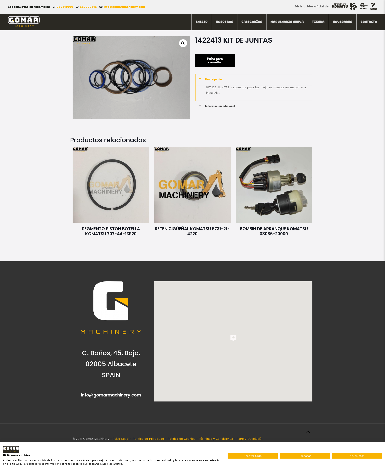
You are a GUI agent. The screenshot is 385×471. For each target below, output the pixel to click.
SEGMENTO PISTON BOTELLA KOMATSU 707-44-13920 (111, 231)
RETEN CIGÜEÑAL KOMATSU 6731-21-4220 (192, 231)
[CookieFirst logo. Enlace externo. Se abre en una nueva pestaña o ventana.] (11, 449)
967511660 (65, 7)
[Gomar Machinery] (24, 22)
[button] (183, 43)
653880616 (88, 7)
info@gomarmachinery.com (124, 7)
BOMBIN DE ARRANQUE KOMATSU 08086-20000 (274, 231)
